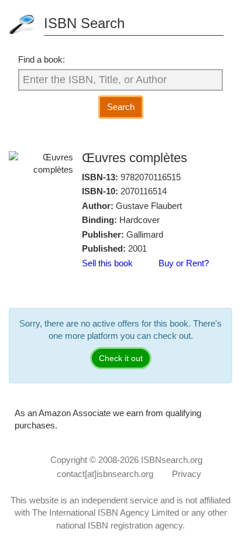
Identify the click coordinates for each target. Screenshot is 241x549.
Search (121, 107)
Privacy (186, 474)
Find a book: (41, 59)
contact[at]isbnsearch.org (105, 474)
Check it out (121, 358)
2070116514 (143, 191)
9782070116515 (150, 177)
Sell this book (107, 263)
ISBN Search (84, 23)
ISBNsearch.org (171, 460)
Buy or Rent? (184, 263)
